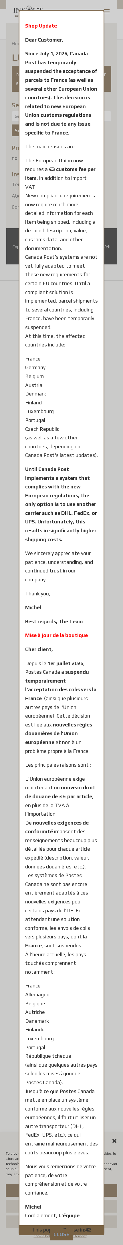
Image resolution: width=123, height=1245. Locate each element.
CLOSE (61, 1234)
